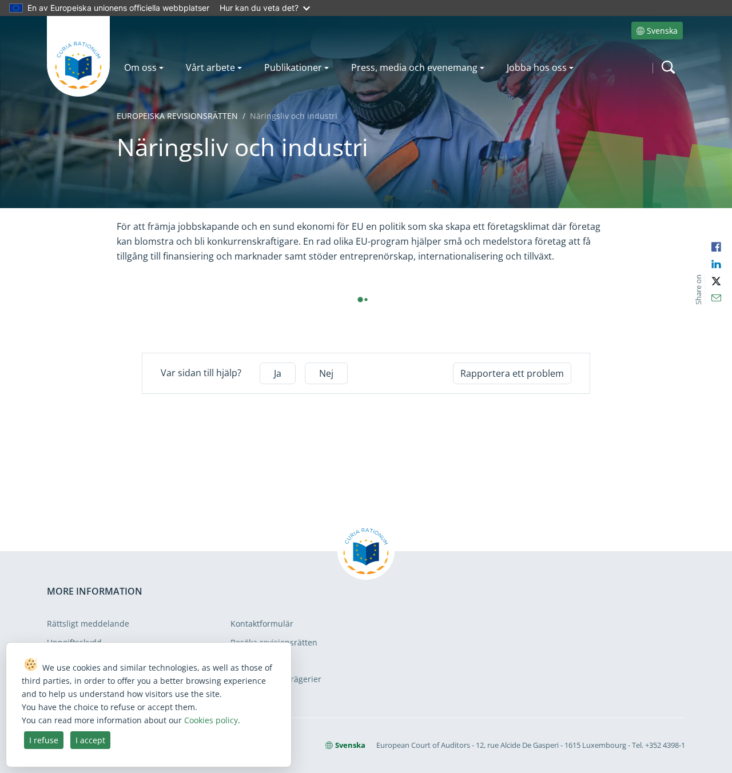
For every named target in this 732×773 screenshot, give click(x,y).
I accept (90, 740)
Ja (277, 373)
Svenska (662, 30)
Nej (326, 373)
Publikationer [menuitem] (293, 67)
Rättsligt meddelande (88, 623)
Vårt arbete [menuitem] (210, 67)
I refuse (43, 740)
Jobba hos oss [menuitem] (537, 67)
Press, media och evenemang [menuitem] (414, 67)
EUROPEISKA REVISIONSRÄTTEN (177, 115)
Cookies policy (211, 720)
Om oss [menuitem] (140, 67)
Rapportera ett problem (512, 373)
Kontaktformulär (261, 623)
